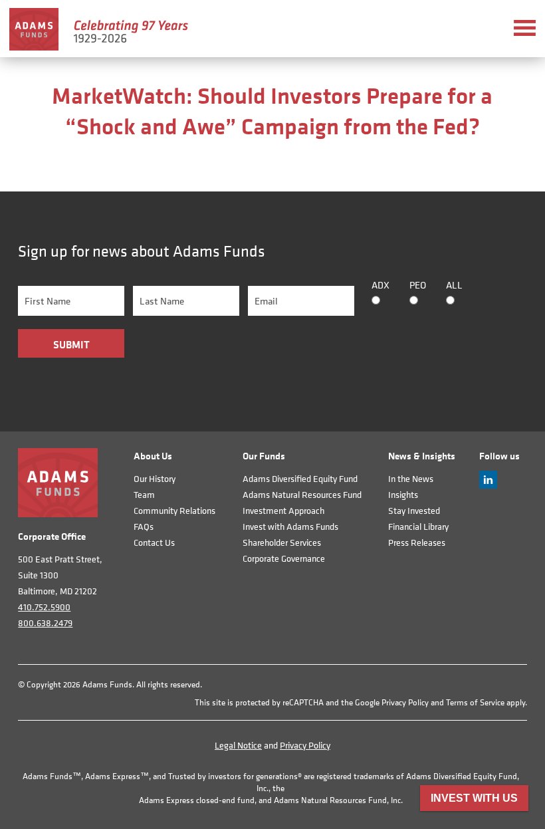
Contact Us (154, 542)
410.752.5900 (44, 606)
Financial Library (418, 526)
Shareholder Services (282, 542)
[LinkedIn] (488, 485)
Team (144, 494)
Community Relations (174, 510)
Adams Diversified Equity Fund (300, 478)
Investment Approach (283, 510)
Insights (403, 494)
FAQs (144, 526)
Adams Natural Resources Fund (302, 494)
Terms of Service (475, 702)
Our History (154, 478)
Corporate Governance (284, 558)
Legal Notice (238, 745)
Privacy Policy (405, 702)
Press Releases (416, 542)
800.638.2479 (45, 622)
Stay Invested (414, 510)
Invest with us (474, 798)
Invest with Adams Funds (290, 526)
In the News (410, 478)
